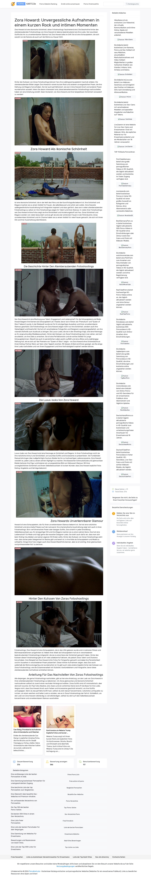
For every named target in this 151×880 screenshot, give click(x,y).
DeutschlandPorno (125, 444)
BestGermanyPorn (125, 247)
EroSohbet (128, 74)
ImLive (129, 97)
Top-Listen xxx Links (72, 847)
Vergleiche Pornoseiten (74, 788)
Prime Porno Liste (73, 774)
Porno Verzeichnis (72, 801)
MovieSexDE (129, 215)
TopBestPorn (125, 378)
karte (27, 4)
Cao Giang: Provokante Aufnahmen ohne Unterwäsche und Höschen (27, 731)
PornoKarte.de (34, 871)
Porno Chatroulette (91, 4)
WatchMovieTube (125, 284)
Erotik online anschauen (70, 4)
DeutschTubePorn (125, 476)
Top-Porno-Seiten (70, 808)
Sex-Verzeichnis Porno (72, 814)
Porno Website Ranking (48, 4)
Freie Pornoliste (68, 821)
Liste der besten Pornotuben (73, 827)
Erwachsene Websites (72, 834)
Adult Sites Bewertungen (72, 841)
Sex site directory (102, 857)
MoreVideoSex (125, 410)
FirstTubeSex (125, 343)
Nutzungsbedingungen (66, 866)
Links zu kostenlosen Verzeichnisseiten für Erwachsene (47, 857)
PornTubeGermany (125, 186)
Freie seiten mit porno (76, 781)
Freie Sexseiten (17, 857)
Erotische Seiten (118, 857)
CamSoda (129, 119)
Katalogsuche (133, 4)
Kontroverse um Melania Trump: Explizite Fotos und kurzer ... (58, 731)
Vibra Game (129, 39)
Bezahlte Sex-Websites (75, 794)
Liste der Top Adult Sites (82, 857)
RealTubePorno (125, 314)
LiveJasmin (129, 146)
